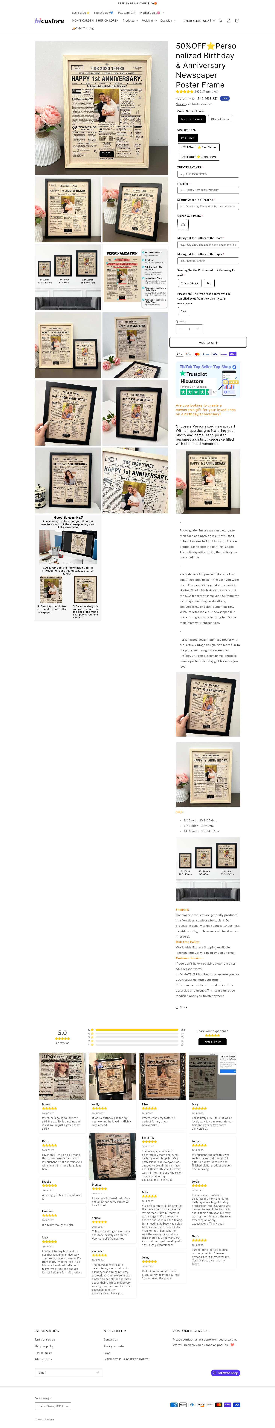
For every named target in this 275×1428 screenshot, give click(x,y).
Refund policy (43, 1352)
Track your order (114, 1346)
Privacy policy (43, 1359)
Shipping (181, 104)
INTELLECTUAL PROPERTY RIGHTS (126, 1359)
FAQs (107, 1352)
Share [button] (183, 1007)
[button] (151, 13)
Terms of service (45, 1339)
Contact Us (111, 1339)
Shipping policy (44, 1346)
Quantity (181, 321)
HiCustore (49, 1419)
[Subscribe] (98, 1372)
